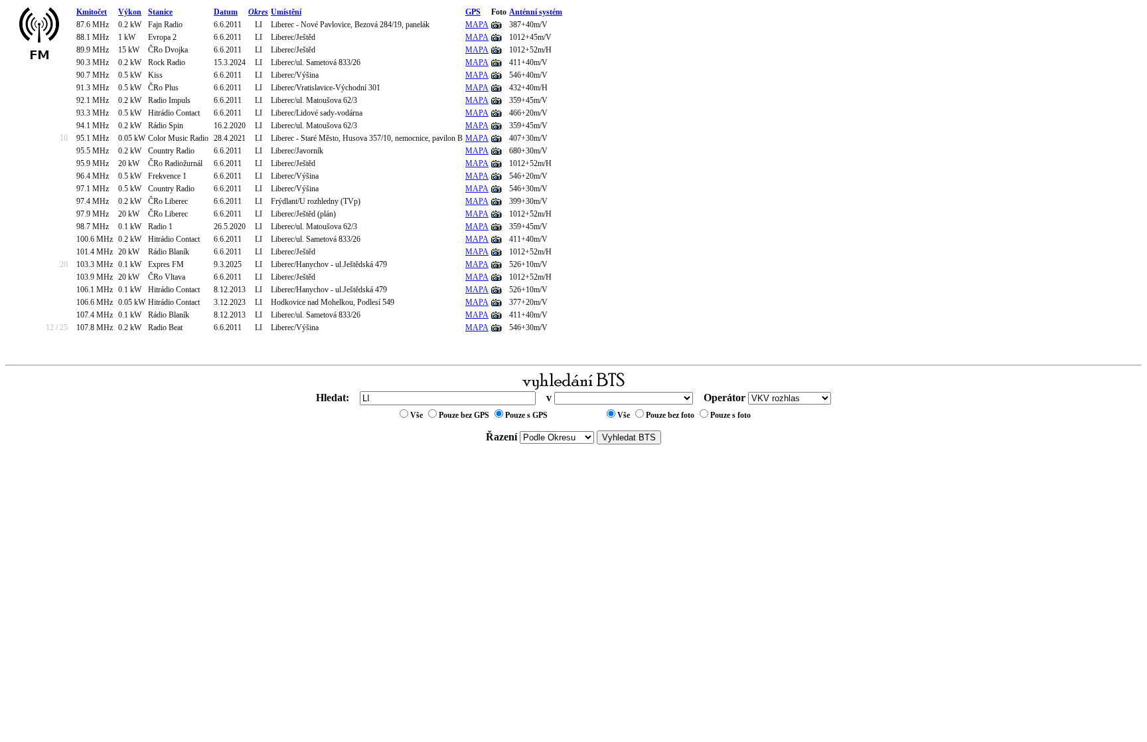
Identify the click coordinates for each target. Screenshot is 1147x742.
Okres (258, 12)
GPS (473, 12)
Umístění (286, 12)
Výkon (129, 12)
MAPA (477, 24)
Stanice (160, 12)
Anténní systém (535, 12)
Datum (226, 12)
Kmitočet (91, 12)
